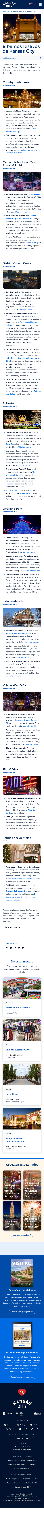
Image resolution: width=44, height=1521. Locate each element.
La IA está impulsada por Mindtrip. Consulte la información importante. (22, 1497)
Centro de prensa (12, 1478)
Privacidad (30, 1494)
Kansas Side (10, 1149)
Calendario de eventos (16, 1464)
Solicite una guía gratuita (22, 1312)
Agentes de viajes (13, 1483)
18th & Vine (10, 769)
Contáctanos (32, 1460)
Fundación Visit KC (30, 1483)
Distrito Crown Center (18, 263)
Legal (12, 1494)
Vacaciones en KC (13, 927)
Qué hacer (32, 1464)
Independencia (13, 601)
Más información (9, 85)
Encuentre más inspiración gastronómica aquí (22, 898)
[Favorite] (38, 980)
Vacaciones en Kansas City (10, 1224)
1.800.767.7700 (22, 1438)
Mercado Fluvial (11, 1013)
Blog (23, 1460)
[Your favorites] (30, 4)
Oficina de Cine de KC (20, 1487)
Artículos (6, 12)
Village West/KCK (14, 685)
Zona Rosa (12, 1094)
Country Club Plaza (16, 82)
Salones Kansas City (17, 1050)
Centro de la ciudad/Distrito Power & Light (21, 163)
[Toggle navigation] (40, 4)
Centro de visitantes (21, 1468)
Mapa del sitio (20, 1494)
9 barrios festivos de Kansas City (23, 12)
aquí (18, 131)
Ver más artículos (21, 1235)
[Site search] (35, 4)
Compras (8, 1003)
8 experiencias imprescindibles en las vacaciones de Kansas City (31, 1188)
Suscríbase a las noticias (22, 1377)
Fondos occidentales (17, 838)
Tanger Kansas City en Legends (15, 1139)
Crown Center (10, 1057)
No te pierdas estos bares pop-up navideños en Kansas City (12, 1190)
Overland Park (12, 508)
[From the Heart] (22, 1392)
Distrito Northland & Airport (15, 1102)
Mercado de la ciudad (18, 1008)
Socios (35, 1478)
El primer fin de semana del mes (26, 878)
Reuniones (26, 1478)
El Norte (8, 403)
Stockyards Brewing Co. (16, 891)
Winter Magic (11, 490)
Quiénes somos (13, 1460)
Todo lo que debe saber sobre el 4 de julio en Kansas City (31, 1221)
